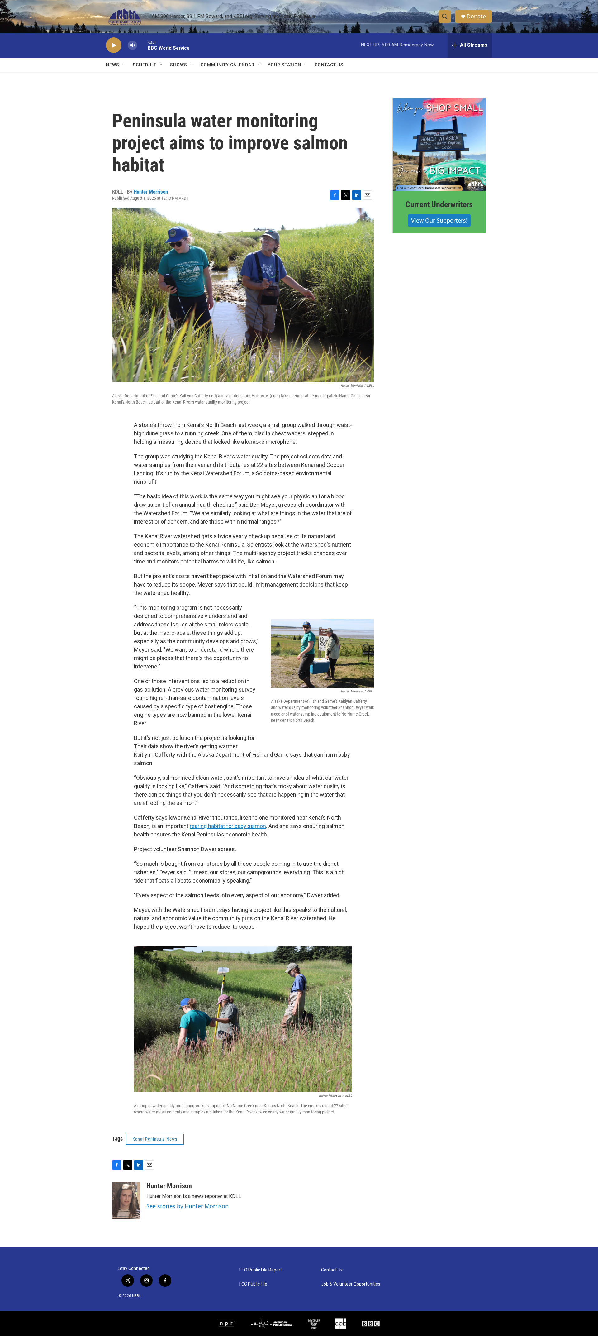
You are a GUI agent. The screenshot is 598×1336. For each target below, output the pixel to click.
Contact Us (329, 64)
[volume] (132, 45)
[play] (114, 45)
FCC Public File (253, 1284)
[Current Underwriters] (439, 144)
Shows (178, 64)
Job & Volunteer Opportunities (350, 1284)
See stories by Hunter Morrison (187, 1206)
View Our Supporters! (439, 220)
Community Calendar (227, 64)
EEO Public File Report (260, 1270)
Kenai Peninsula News (154, 1139)
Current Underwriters (439, 204)
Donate (476, 16)
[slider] (142, 45)
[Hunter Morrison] (126, 1200)
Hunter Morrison (151, 192)
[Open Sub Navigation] (123, 64)
